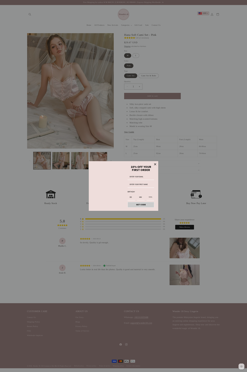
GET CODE (141, 204)
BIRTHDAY (131, 192)
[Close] (155, 164)
